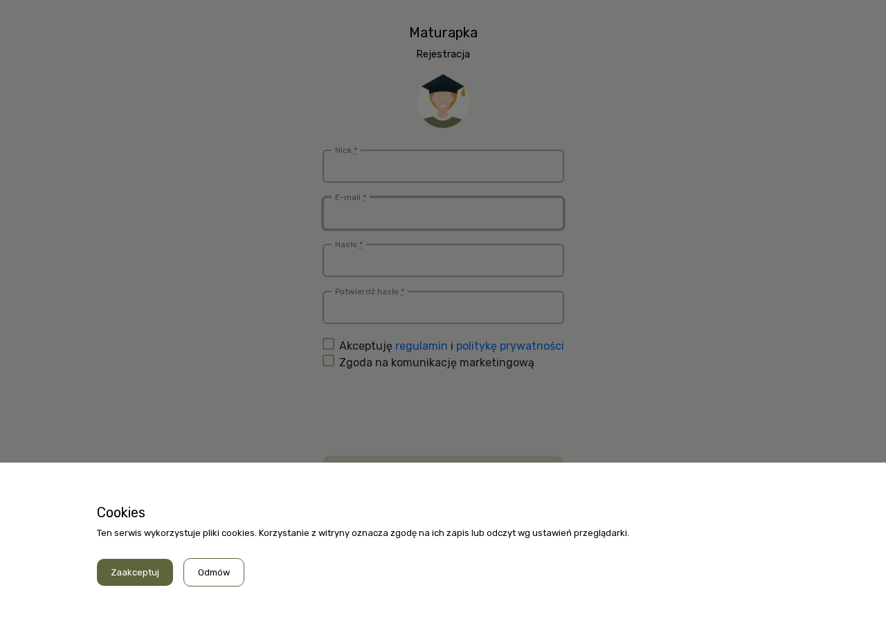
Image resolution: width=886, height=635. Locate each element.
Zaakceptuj (135, 572)
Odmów (214, 572)
